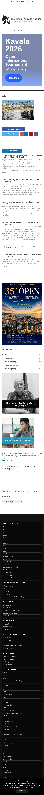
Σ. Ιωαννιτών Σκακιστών (10, 657)
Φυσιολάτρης (7, 732)
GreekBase (6, 554)
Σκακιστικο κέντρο (8, 575)
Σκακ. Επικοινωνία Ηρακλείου (12, 713)
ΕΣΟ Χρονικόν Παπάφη (10, 613)
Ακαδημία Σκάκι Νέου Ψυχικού (12, 735)
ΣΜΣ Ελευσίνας (7, 716)
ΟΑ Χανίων (6, 767)
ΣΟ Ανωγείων (7, 770)
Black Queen (6, 564)
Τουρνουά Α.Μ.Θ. (8, 358)
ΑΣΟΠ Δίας (6, 692)
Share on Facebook (14, 129)
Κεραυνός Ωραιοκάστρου (11, 610)
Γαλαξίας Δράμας (8, 589)
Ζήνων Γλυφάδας (8, 694)
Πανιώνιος (6, 700)
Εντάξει (22, 791)
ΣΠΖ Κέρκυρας (7, 665)
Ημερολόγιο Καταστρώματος (12, 567)
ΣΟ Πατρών (6, 624)
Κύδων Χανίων (7, 756)
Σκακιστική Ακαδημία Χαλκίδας (12, 681)
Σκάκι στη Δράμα (8, 586)
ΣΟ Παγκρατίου (7, 729)
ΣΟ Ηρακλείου (7, 772)
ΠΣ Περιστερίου (7, 705)
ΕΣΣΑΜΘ (5, 543)
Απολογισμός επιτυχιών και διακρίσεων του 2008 (19, 247)
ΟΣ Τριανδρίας (7, 608)
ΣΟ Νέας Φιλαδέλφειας (10, 727)
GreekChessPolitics (8, 559)
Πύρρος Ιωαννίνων (8, 659)
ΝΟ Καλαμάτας (7, 627)
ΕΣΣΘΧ (5, 538)
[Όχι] (41, 787)
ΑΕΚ (4, 689)
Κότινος (5, 697)
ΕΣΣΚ (4, 540)
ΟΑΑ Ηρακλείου (7, 759)
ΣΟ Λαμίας (6, 675)
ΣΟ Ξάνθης (6, 591)
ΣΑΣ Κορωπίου (7, 708)
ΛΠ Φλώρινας (7, 638)
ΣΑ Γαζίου (6, 762)
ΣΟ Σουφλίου (7, 594)
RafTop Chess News (9, 578)
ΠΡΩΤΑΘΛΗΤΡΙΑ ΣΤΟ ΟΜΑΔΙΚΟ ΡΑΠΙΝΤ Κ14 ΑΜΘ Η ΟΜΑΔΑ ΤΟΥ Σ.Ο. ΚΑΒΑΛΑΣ (21, 256)
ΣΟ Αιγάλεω (6, 719)
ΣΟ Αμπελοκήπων (8, 721)
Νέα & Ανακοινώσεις (9, 355)
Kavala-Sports (7, 572)
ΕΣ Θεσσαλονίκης (8, 605)
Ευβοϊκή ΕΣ (6, 678)
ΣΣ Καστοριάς (7, 643)
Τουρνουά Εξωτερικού (10, 365)
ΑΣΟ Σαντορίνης (8, 743)
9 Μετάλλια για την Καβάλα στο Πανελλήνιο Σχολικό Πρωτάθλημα (21, 203)
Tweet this (11, 134)
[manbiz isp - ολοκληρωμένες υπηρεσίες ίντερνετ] (20, 491)
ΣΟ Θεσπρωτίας (8, 662)
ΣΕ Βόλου (5, 673)
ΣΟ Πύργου (6, 629)
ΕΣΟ (4, 532)
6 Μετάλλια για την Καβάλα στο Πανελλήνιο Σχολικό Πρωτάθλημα (21, 181)
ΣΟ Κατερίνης (7, 640)
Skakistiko (6, 570)
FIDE (4, 527)
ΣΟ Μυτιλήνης (7, 746)
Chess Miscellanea (8, 562)
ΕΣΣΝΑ (5, 535)
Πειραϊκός (6, 702)
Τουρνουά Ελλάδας (9, 362)
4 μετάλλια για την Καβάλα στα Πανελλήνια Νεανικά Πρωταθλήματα (21, 223)
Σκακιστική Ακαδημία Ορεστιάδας (13, 597)
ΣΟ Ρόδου (6, 748)
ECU (4, 530)
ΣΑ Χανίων (6, 764)
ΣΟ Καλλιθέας (7, 724)
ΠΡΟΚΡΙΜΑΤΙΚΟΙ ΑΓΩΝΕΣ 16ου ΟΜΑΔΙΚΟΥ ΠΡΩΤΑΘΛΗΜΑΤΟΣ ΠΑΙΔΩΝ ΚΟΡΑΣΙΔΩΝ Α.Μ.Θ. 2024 (22, 156)
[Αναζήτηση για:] (22, 30)
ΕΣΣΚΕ (4, 551)
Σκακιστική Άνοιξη (8, 710)
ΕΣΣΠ (4, 548)
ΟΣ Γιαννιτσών (7, 648)
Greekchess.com (8, 556)
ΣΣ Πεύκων (6, 616)
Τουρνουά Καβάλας (9, 369)
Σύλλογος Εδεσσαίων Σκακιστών (12, 646)
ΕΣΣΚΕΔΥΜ (6, 546)
